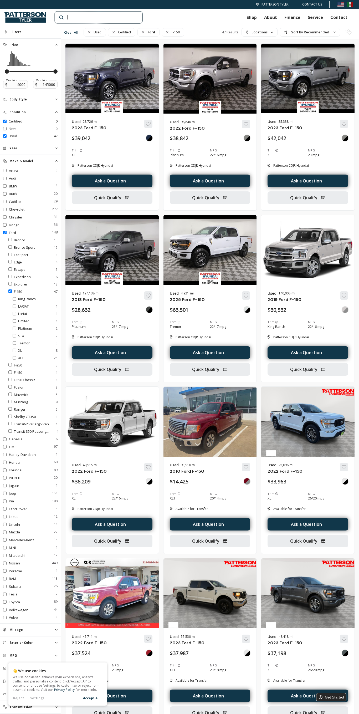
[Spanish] (350, 4)
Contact (338, 17)
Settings (37, 698)
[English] (340, 4)
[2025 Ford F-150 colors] (247, 310)
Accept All (91, 698)
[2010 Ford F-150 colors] (247, 481)
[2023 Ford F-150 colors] (149, 138)
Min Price (11, 80)
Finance (292, 17)
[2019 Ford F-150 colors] (345, 310)
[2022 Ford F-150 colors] (247, 138)
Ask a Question (110, 181)
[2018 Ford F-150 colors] (149, 310)
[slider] (6, 71)
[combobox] (93, 17)
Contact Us (312, 4)
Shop (252, 17)
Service (315, 17)
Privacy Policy (64, 689)
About (270, 17)
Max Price (41, 80)
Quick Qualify (108, 198)
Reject (18, 698)
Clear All (71, 32)
